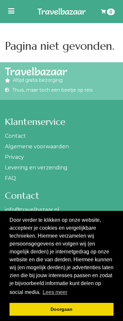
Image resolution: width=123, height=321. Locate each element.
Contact (15, 136)
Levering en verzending (36, 167)
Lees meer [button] (55, 292)
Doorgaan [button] (61, 309)
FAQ (10, 178)
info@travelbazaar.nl (32, 210)
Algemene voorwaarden (37, 146)
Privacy (14, 157)
